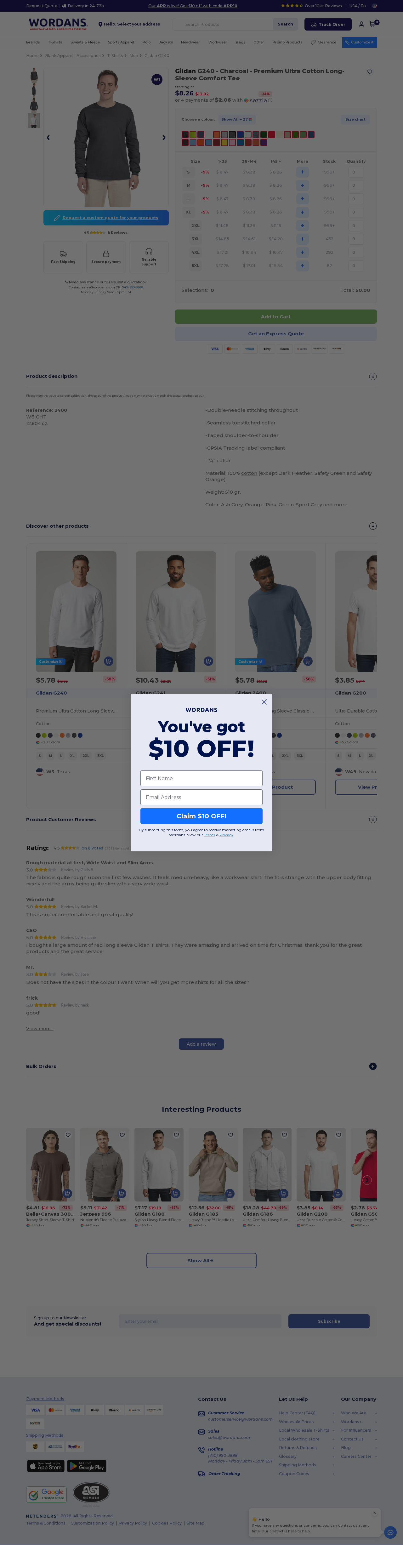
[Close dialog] (264, 701)
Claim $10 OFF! (201, 816)
